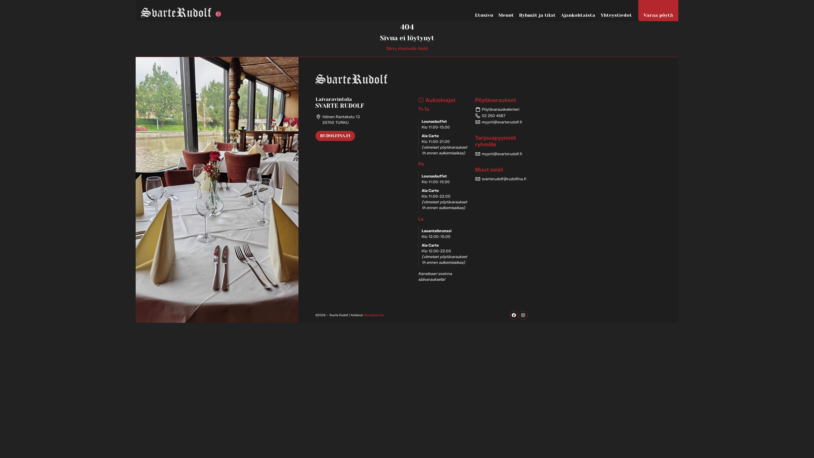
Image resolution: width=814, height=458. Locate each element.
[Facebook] (514, 315)
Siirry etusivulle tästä (407, 48)
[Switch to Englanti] (218, 14)
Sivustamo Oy (374, 315)
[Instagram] (523, 315)
